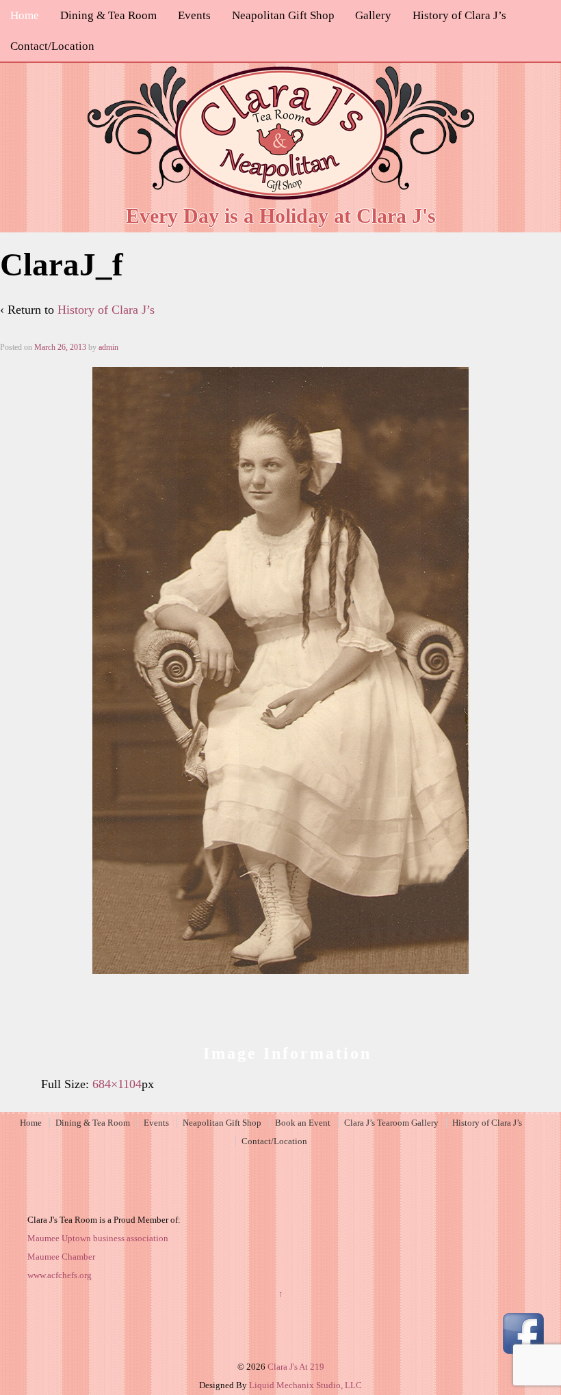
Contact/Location (52, 46)
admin (108, 347)
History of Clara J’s (459, 15)
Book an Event (302, 1123)
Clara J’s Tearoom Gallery (391, 1123)
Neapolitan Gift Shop (283, 15)
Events (194, 15)
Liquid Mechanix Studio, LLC (305, 1385)
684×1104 (117, 1084)
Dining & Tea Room (108, 15)
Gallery (373, 15)
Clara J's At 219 (294, 1367)
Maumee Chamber (61, 1256)
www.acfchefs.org (59, 1275)
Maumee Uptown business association (97, 1238)
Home (24, 15)
